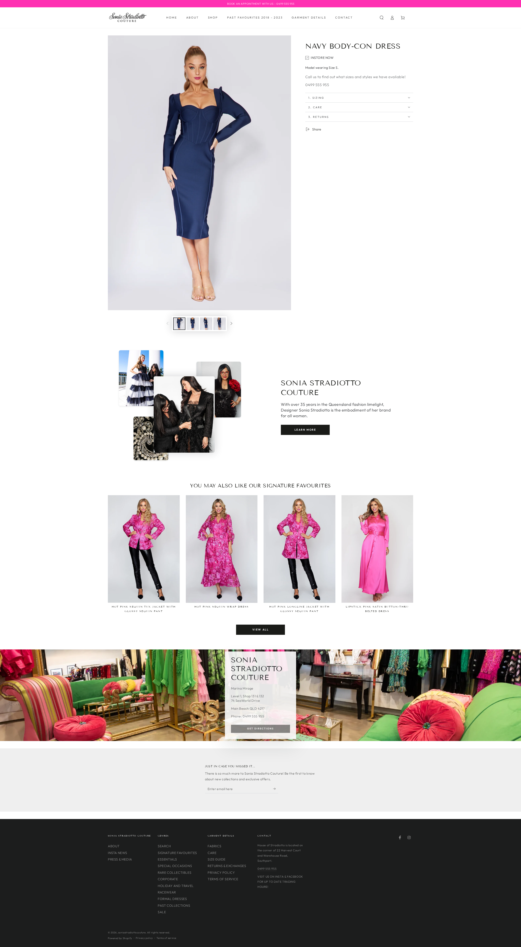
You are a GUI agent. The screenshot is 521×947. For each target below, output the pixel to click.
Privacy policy (144, 937)
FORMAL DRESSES (172, 899)
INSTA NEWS (117, 853)
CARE (212, 853)
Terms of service (166, 937)
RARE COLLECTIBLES (174, 872)
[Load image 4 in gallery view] (219, 323)
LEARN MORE (305, 429)
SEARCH (164, 846)
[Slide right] (231, 323)
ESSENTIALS (167, 859)
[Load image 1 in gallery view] (179, 323)
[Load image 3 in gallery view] (206, 323)
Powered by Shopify (120, 938)
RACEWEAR (167, 892)
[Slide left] (167, 323)
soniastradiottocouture (132, 932)
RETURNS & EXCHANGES (227, 866)
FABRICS (214, 846)
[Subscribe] (275, 788)
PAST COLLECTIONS (174, 905)
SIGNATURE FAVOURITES (177, 853)
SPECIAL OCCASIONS (175, 866)
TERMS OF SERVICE (223, 879)
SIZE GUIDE (216, 859)
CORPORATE (168, 879)
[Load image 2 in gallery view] (193, 323)
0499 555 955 (267, 868)
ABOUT (114, 846)
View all (260, 629)
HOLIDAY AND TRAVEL (176, 886)
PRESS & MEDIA (120, 859)
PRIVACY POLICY (221, 872)
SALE (162, 912)
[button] (381, 17)
